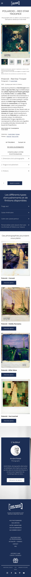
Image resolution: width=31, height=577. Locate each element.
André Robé (14, 81)
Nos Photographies (15, 520)
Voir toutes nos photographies (15, 147)
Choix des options (9, 282)
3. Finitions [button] (4, 171)
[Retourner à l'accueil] (15, 3)
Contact (15, 544)
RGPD (15, 569)
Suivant (20, 142)
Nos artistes (16, 523)
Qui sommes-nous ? (15, 530)
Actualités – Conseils (15, 541)
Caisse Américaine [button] (7, 212)
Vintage (17, 134)
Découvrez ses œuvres (15, 480)
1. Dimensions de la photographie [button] (12, 158)
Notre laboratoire (15, 525)
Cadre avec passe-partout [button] (10, 219)
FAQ (15, 546)
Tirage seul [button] (4, 206)
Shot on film (15, 136)
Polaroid (9, 136)
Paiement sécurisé (23, 567)
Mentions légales (8, 567)
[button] (2, 3)
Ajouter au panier (15, 183)
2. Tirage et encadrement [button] (9, 165)
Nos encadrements (16, 527)
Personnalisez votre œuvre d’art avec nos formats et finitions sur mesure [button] (13, 226)
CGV (15, 567)
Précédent (11, 142)
